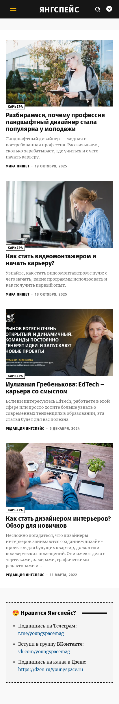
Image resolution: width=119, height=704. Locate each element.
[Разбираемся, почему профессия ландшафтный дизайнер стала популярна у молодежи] (59, 73)
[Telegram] (109, 9)
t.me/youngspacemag (41, 633)
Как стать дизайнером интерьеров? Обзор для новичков (58, 522)
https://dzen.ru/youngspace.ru (50, 669)
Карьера (15, 107)
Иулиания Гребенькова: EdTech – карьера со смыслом (55, 387)
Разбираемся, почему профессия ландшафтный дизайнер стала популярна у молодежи (55, 122)
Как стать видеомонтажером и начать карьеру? (51, 259)
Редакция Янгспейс (25, 429)
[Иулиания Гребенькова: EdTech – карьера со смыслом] (59, 342)
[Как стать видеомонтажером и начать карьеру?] (59, 214)
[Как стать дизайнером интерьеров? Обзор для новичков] (59, 476)
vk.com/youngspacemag (44, 651)
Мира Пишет (17, 166)
